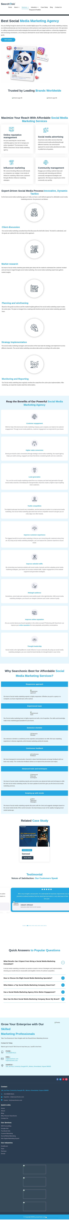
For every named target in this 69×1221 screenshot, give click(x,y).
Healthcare (4, 1146)
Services (24, 7)
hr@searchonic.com (12, 1060)
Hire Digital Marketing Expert (10, 1138)
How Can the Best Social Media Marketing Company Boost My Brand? (32, 999)
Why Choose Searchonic (9, 1116)
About (16, 7)
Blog (51, 7)
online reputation (24, 625)
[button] (23, 925)
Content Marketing (7, 1133)
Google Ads (4, 1128)
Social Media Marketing (8, 1136)
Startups (3, 1151)
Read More (27, 857)
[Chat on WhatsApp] (56, 1218)
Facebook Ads (5, 1131)
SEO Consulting (6, 1126)
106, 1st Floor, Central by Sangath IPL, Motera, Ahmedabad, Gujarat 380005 (28, 1066)
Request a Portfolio (35, 10)
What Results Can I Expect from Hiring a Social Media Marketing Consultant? (29, 962)
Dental (3, 1153)
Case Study (44, 7)
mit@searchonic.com (12, 1058)
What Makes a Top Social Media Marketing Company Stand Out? (29, 985)
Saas (2, 1148)
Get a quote (8, 39)
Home (10, 7)
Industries (34, 7)
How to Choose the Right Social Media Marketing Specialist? (28, 978)
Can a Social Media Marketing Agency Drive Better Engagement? (29, 992)
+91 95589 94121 (11, 1052)
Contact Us (58, 7)
